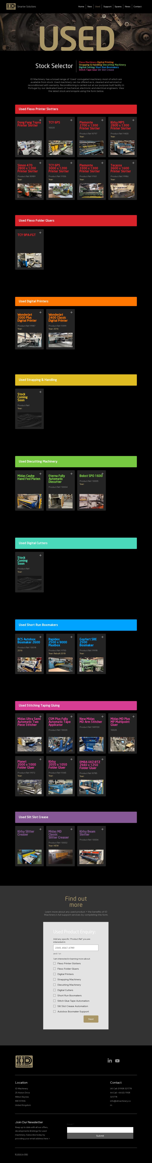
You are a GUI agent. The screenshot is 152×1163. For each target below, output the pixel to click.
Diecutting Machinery (114, 65)
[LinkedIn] (109, 1060)
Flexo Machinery (88, 62)
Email (70, 1124)
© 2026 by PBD (21, 1154)
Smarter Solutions (26, 7)
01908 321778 (125, 1088)
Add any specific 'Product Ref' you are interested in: (71, 940)
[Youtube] (117, 1060)
